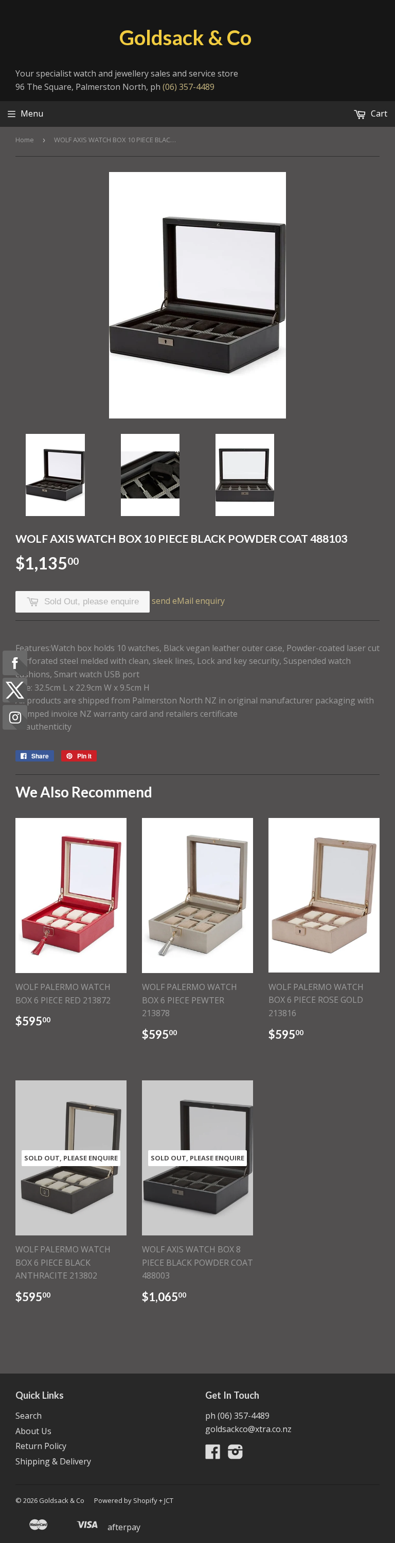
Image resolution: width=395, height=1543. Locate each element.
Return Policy (40, 1446)
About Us (33, 1431)
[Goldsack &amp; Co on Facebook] (213, 1454)
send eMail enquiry (188, 600)
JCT (168, 1500)
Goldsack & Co (185, 37)
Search (28, 1415)
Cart (378, 113)
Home (24, 139)
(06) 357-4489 (188, 86)
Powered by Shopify (125, 1500)
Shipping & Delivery (53, 1461)
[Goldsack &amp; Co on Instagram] (235, 1454)
